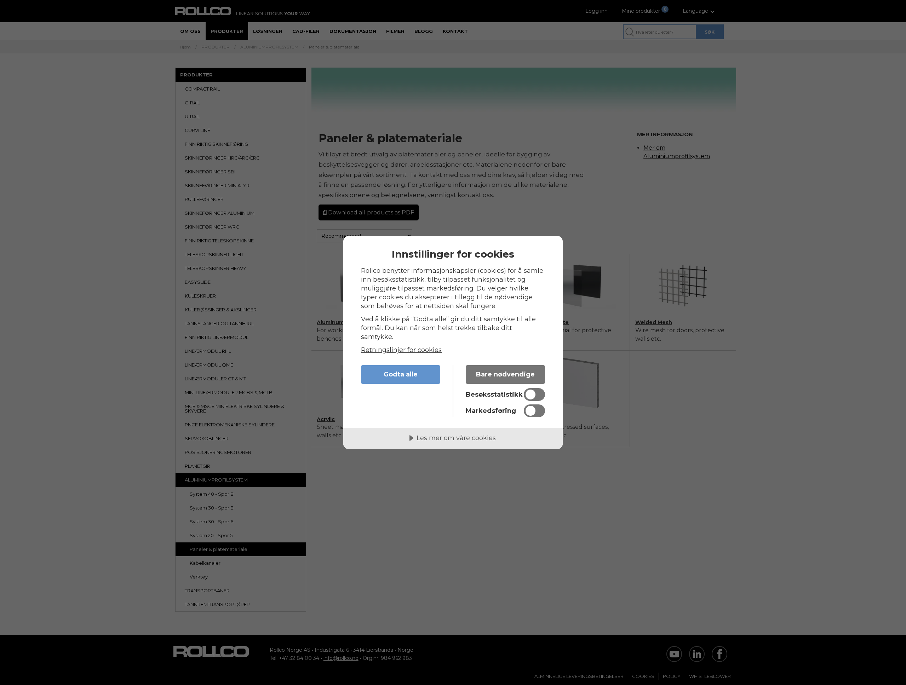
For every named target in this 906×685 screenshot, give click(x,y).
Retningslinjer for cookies (401, 350)
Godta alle (401, 374)
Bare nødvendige (505, 374)
